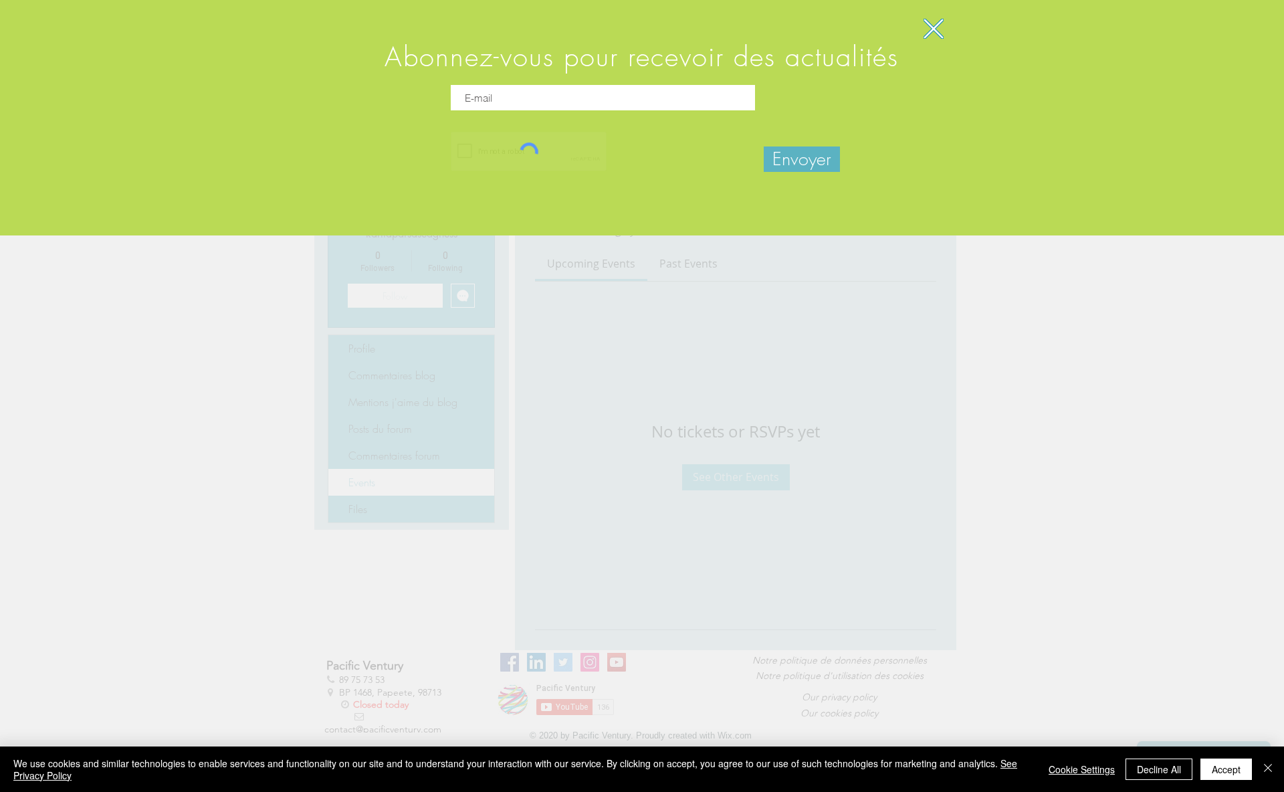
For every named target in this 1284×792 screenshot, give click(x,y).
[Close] (1268, 769)
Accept (1226, 769)
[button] (934, 29)
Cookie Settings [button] (1082, 769)
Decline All (1159, 769)
